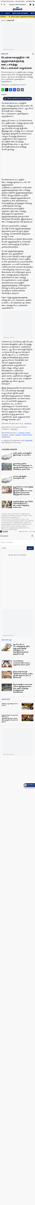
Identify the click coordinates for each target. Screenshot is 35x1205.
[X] (6, 89)
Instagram (5, 435)
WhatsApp (14, 429)
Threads (24, 435)
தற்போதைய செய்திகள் (20, 13)
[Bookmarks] (30, 4)
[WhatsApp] (2, 89)
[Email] (18, 89)
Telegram (18, 435)
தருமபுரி (4, 54)
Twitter (27, 433)
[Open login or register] (33, 4)
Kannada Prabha (20, 1)
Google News (6, 437)
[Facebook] (10, 89)
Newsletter (28, 423)
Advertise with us (8, 49)
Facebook (21, 433)
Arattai (30, 435)
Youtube (11, 435)
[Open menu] (1, 4)
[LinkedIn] (14, 89)
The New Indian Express (7, 1)
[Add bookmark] (33, 54)
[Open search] (4, 4)
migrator (4, 94)
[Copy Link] (22, 89)
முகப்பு (7, 13)
